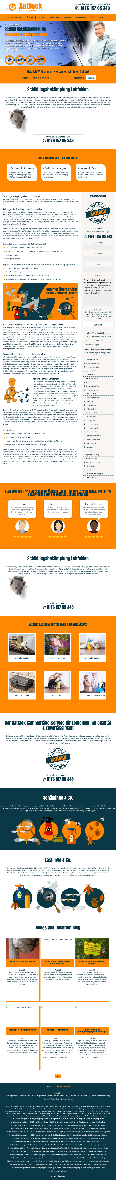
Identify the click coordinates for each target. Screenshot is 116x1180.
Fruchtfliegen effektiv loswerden (57, 1030)
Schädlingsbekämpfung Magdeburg (39, 1138)
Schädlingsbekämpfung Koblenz (55, 1161)
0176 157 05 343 (92, 8)
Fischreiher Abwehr (91, 477)
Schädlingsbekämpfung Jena (61, 1164)
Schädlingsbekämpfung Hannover (57, 1125)
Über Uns (30, 17)
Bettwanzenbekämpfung (92, 363)
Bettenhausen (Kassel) (103, 1096)
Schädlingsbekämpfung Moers (39, 1168)
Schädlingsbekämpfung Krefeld (77, 1138)
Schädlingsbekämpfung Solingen (19, 1151)
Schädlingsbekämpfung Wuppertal (39, 1128)
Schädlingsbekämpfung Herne (58, 1151)
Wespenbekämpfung (91, 458)
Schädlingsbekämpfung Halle (20, 1138)
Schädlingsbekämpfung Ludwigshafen (96, 1145)
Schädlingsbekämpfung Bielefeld (59, 1128)
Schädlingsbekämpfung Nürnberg (77, 1125)
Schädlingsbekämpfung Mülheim (17, 1148)
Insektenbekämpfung (92, 390)
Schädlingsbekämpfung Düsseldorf (39, 1122)
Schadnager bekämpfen (92, 428)
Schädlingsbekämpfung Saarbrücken (37, 1145)
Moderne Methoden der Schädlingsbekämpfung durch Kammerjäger (92, 1031)
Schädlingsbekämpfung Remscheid (80, 1164)
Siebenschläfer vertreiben (93, 439)
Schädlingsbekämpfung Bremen (19, 1125)
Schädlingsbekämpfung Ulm (18, 1158)
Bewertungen (54, 17)
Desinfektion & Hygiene (92, 345)
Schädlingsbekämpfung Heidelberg (98, 1148)
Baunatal (70, 1099)
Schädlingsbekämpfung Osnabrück (57, 1148)
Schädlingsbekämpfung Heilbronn (36, 1158)
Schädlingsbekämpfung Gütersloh (58, 1171)
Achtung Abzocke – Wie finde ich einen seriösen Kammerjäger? (57, 962)
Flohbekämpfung (90, 375)
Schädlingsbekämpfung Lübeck (96, 1138)
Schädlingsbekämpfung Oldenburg (37, 1148)
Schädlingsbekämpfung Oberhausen (57, 1141)
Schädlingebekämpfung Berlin (20, 1119)
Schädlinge (67, 17)
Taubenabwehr (90, 451)
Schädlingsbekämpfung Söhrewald (16, 1096)
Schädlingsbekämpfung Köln (77, 1119)
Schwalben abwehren (92, 432)
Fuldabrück (93, 1096)
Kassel (58, 1099)
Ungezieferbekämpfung (92, 455)
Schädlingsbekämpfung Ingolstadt (39, 1155)
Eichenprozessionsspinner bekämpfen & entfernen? (92, 962)
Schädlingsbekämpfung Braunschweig (41, 1135)
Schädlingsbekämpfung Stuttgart (20, 1122)
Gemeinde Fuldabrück (83, 1096)
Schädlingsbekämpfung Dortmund (78, 1122)
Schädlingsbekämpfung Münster (96, 1128)
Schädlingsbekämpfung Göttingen (96, 1158)
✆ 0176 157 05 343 (97, 17)
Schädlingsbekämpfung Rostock (77, 1141)
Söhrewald (73, 1096)
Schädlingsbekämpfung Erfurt (38, 1141)
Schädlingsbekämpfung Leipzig (59, 1122)
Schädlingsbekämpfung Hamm (57, 1145)
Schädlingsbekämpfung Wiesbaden (75, 1132)
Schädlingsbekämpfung (14, 17)
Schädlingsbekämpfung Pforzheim (56, 1158)
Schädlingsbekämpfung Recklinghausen (98, 1161)
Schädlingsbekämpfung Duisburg (96, 1125)
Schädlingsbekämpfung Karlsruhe (15, 1132)
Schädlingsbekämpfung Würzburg (79, 1155)
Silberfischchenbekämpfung (93, 436)
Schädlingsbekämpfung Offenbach (59, 1155)
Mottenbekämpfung (91, 413)
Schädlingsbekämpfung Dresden (38, 1125)
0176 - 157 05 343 (98, 236)
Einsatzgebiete (81, 17)
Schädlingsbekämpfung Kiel (61, 1135)
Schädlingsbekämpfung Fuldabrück (36, 1096)
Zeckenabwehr (90, 470)
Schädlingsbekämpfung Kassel (95, 1141)
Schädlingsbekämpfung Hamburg (39, 1119)
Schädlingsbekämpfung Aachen (78, 1135)
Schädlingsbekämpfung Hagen (17, 1145)
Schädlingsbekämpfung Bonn (78, 1128)
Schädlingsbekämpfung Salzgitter (20, 1168)
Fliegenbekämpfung (91, 371)
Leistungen (41, 17)
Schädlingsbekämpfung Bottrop (16, 1161)
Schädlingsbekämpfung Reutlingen (35, 1161)
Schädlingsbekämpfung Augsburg (55, 1132)
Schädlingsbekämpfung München (58, 1119)
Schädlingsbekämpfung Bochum (20, 1128)
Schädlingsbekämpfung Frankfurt (95, 1119)
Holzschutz (89, 382)
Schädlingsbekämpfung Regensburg (96, 1151)
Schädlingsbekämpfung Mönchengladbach (98, 1132)
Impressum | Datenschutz (58, 1176)
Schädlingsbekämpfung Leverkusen (78, 1148)
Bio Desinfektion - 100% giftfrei (95, 341)
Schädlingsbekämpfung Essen (97, 1122)
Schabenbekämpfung (92, 424)
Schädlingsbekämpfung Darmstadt (39, 1151)
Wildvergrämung (90, 466)
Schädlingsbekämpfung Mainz (20, 1141)
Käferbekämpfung (91, 394)
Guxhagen (64, 1099)
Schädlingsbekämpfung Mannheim (35, 1132)
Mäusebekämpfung (91, 405)
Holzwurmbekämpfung (92, 386)
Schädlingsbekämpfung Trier (98, 1164)
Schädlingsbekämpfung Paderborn (19, 1155)
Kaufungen (52, 1099)
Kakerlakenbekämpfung (92, 397)
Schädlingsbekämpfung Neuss (76, 1151)
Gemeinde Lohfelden (53, 1096)
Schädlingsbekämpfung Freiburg (59, 1138)
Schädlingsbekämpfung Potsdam (75, 1145)
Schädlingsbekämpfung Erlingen (43, 1164)
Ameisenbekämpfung (92, 359)
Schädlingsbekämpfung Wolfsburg (76, 1158)
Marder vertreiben (91, 409)
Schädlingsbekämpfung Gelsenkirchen (19, 1135)
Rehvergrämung (90, 420)
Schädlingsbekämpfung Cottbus (96, 1168)
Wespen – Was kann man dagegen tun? (22, 961)
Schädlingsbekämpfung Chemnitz (97, 1135)
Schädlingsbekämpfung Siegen (57, 1168)
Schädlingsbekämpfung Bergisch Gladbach (21, 1164)
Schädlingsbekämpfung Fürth (98, 1155)
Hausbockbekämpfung (92, 378)
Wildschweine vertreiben (93, 462)
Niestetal (45, 1099)
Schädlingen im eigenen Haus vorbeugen (22, 1030)
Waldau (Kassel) (64, 1096)
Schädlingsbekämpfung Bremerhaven (75, 1161)
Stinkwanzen (89, 447)
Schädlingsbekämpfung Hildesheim (76, 1168)
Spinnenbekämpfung (92, 443)
